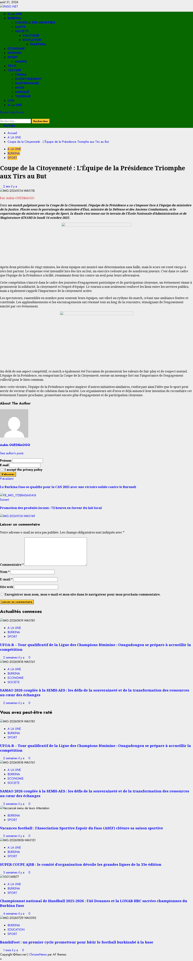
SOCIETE (22, 31)
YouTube (8, 126)
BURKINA (14, 18)
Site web (6, 587)
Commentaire (12, 565)
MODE (20, 87)
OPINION (14, 53)
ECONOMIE (16, 48)
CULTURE (14, 70)
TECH (12, 66)
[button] (1, 116)
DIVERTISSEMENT (28, 79)
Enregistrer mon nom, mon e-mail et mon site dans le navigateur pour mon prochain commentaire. (83, 594)
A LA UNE (15, 14)
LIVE (11, 100)
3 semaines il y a (14, 872)
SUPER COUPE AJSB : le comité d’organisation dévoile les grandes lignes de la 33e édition (80, 864)
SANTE (20, 27)
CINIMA (21, 74)
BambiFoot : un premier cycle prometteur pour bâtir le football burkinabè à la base (76, 942)
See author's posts (12, 453)
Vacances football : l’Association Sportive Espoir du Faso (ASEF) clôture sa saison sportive (81, 828)
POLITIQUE (31, 35)
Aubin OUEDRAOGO (15, 445)
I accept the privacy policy (23, 469)
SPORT (13, 57)
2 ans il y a (10, 186)
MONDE (21, 61)
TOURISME (23, 96)
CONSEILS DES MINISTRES (35, 22)
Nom (5, 572)
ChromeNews (38, 954)
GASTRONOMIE (27, 83)
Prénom (5, 460)
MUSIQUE (22, 92)
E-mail (4, 465)
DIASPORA (38, 44)
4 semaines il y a (14, 913)
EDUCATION (32, 40)
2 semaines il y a (14, 657)
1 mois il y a (11, 950)
